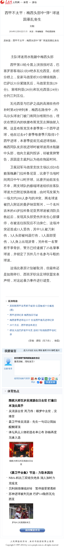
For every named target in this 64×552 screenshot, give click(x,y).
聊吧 (53, 350)
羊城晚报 (39, 31)
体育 (25, 2)
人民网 (16, 2)
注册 (6, 369)
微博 (45, 350)
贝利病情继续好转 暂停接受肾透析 (32, 488)
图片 (58, 350)
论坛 (36, 350)
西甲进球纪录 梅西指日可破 (24, 315)
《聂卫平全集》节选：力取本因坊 (31, 472)
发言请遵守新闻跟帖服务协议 (27, 358)
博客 (40, 350)
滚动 (34, 2)
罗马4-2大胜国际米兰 (21, 522)
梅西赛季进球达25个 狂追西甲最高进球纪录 (32, 320)
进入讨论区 (28, 350)
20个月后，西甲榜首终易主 (23, 325)
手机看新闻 (50, 31)
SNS (49, 350)
